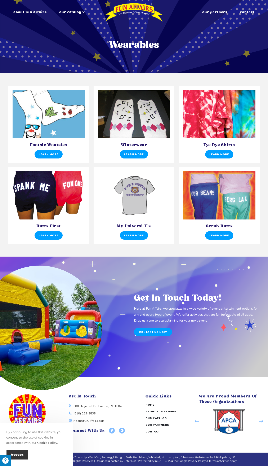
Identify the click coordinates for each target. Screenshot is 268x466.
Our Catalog (156, 418)
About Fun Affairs (161, 411)
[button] (153, 332)
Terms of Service (219, 460)
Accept (17, 455)
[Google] (122, 431)
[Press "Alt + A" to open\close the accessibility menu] (5, 460)
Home (150, 405)
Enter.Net (130, 460)
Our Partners (157, 425)
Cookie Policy (47, 443)
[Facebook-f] (112, 431)
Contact (153, 431)
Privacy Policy (197, 460)
